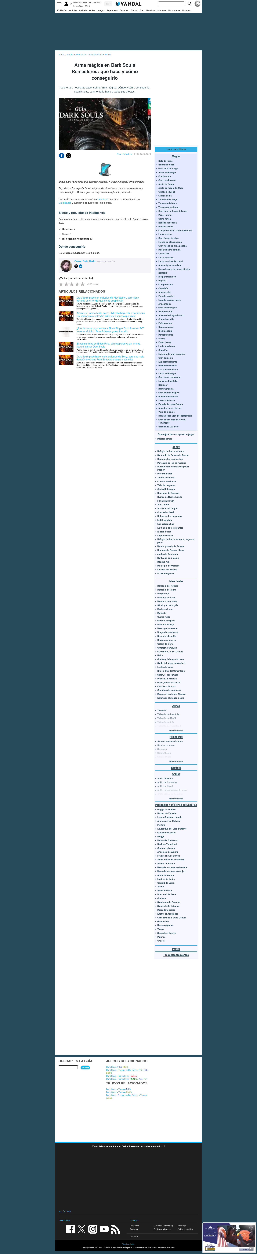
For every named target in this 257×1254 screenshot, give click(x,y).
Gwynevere (163, 921)
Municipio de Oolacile (168, 565)
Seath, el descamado (167, 674)
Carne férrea (164, 218)
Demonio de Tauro (166, 589)
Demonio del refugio (167, 585)
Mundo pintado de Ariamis (170, 546)
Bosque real (163, 561)
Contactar (134, 1229)
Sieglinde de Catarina (168, 905)
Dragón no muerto (166, 639)
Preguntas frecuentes (176, 955)
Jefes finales (176, 581)
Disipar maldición (167, 276)
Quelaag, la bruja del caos (170, 659)
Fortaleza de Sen (165, 500)
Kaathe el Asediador (167, 913)
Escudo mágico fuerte (169, 299)
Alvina (160, 886)
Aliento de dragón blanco (171, 315)
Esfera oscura (165, 323)
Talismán (161, 710)
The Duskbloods (94, 2)
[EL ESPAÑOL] (197, 4)
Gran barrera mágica (168, 392)
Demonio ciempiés (166, 636)
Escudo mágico (166, 296)
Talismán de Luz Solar (168, 714)
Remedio (162, 272)
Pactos (176, 948)
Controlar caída (166, 319)
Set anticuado (164, 756)
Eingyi (160, 836)
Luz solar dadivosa (168, 369)
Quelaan (161, 898)
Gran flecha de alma (168, 237)
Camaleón (163, 288)
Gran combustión (167, 180)
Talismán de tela (165, 721)
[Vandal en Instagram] (93, 1229)
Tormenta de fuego (168, 199)
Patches (161, 936)
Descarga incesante (167, 628)
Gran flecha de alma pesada (172, 245)
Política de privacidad (162, 1229)
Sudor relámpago (167, 172)
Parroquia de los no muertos (171, 462)
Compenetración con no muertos (175, 230)
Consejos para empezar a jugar (176, 434)
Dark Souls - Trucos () (118, 1089)
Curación (163, 350)
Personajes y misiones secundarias (176, 804)
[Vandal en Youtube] (104, 1229)
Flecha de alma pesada (170, 241)
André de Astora (165, 875)
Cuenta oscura (165, 326)
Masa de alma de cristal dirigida (174, 269)
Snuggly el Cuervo (166, 932)
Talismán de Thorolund (169, 725)
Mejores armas (164, 438)
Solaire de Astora (166, 863)
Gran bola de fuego (168, 168)
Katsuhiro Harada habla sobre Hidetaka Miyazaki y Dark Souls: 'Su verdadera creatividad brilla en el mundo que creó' (110, 314)
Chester (161, 940)
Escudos (176, 767)
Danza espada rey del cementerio (175, 415)
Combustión (164, 176)
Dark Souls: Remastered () (121, 1075)
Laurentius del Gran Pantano (172, 828)
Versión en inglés (128, 1244)
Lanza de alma (165, 257)
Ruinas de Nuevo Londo (169, 496)
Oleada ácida (165, 195)
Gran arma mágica (167, 307)
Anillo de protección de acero (172, 790)
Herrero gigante (165, 925)
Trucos (134, 10)
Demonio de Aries (166, 597)
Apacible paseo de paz (169, 408)
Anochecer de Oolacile (168, 820)
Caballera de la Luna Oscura (171, 917)
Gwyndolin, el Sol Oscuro (170, 651)
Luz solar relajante (167, 361)
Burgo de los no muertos (170, 458)
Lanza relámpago (167, 373)
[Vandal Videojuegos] (128, 3)
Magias (176, 156)
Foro (142, 10)
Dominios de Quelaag (168, 492)
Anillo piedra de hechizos (170, 793)
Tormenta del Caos (167, 203)
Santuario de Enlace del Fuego (173, 455)
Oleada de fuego (166, 191)
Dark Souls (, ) (117, 1066)
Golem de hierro (165, 643)
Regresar (162, 384)
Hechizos (102, 199)
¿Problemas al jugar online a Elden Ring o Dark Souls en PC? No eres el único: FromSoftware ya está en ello (110, 329)
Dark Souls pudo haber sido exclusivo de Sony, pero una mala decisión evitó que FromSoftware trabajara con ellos (110, 358)
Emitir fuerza (164, 342)
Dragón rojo (163, 593)
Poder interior (165, 214)
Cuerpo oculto (165, 284)
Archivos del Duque (167, 508)
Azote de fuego (166, 183)
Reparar (162, 280)
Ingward (161, 824)
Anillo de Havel (165, 786)
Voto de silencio (166, 411)
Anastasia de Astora (167, 851)
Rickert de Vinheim (166, 813)
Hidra (160, 655)
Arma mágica (164, 303)
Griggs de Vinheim (166, 809)
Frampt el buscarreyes (168, 855)
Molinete (161, 612)
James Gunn (78, 6)
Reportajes (112, 10)
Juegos (101, 10)
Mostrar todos (176, 730)
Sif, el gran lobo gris (167, 605)
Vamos (160, 929)
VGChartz (134, 1237)
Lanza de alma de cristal (170, 261)
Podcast (186, 10)
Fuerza (161, 338)
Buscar (85, 1067)
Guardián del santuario (169, 690)
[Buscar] (189, 3)
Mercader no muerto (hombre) (172, 867)
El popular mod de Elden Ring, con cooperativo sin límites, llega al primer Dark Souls (108, 345)
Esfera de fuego (166, 164)
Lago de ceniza (165, 535)
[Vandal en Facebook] (70, 1229)
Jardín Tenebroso (166, 477)
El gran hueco (164, 531)
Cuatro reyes (163, 616)
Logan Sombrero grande (169, 817)
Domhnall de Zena (166, 894)
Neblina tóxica (165, 226)
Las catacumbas (165, 523)
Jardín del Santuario (167, 553)
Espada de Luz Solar (168, 426)
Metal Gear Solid (80, 2)
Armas (176, 705)
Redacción (134, 1226)
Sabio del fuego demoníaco (171, 663)
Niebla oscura (165, 330)
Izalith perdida (164, 519)
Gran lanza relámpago (169, 377)
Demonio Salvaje (165, 624)
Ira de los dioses (166, 346)
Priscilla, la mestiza (167, 678)
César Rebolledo (124, 153)
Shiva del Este (164, 890)
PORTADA (62, 10)
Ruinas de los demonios (169, 516)
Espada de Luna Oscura (170, 404)
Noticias (73, 10)
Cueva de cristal (165, 512)
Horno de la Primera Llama (170, 550)
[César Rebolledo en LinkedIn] (80, 266)
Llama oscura (165, 234)
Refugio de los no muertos (170, 451)
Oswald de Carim (165, 882)
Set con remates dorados (170, 741)
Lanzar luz (163, 253)
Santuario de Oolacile (168, 557)
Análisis (83, 10)
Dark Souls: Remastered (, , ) (126, 1078)
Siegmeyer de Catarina (168, 902)
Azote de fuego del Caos (170, 187)
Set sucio (162, 748)
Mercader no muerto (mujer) (171, 871)
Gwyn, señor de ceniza (168, 682)
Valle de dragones (166, 485)
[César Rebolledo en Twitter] (76, 266)
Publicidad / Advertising (163, 1226)
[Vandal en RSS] (115, 1229)
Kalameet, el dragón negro (170, 697)
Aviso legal (182, 1226)
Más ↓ (108, 4)
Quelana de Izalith (166, 832)
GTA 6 (87, 6)
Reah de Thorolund (167, 844)
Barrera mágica (166, 388)
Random (150, 10)
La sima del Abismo (167, 569)
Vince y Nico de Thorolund (170, 859)
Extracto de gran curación (171, 353)
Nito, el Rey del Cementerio (171, 670)
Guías (92, 10)
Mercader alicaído (166, 909)
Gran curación (165, 357)
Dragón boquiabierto (167, 632)
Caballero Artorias (166, 686)
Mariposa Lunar (165, 609)
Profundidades (164, 473)
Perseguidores (165, 334)
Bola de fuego (165, 160)
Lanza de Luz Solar (168, 380)
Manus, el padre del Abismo (171, 693)
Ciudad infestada (166, 489)
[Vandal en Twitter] (81, 1229)
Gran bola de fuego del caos (172, 210)
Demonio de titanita (167, 601)
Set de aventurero (166, 745)
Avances (124, 10)
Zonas (176, 446)
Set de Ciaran (164, 752)
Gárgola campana (166, 620)
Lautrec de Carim (166, 878)
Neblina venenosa (167, 222)
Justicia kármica (166, 400)
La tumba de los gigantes (170, 527)
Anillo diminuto (165, 778)
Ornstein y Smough (167, 647)
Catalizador (65, 202)
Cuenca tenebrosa (166, 481)
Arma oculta (164, 292)
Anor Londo (163, 504)
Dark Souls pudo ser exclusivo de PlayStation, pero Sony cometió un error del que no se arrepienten (107, 299)
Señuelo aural (165, 311)
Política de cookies (185, 1229)
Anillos (176, 774)
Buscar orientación (168, 396)
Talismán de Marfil (166, 718)
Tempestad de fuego (168, 207)
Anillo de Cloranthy (167, 782)
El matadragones (165, 573)
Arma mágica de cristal (169, 265)
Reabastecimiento (167, 365)
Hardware (161, 10)
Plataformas (174, 10)
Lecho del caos (165, 666)
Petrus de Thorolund (167, 840)
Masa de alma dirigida (169, 249)
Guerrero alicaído (166, 848)
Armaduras (176, 736)
